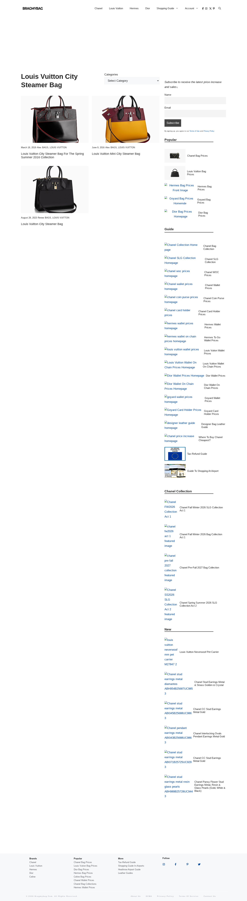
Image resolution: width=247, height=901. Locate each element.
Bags (45, 147)
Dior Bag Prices (203, 214)
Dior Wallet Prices (215, 375)
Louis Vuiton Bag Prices (85, 866)
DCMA (149, 896)
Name (167, 94)
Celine (32, 876)
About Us (136, 896)
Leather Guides (125, 873)
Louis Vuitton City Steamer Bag (42, 224)
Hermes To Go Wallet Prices (212, 339)
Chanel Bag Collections (85, 884)
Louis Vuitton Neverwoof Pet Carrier (199, 651)
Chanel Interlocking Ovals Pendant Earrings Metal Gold (209, 735)
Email (167, 107)
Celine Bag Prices (82, 876)
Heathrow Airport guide (129, 869)
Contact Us (210, 896)
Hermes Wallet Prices (84, 887)
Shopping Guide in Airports (131, 866)
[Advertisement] (123, 42)
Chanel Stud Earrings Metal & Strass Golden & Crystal (209, 683)
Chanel (98, 8)
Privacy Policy (209, 131)
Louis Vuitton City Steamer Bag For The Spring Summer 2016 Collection (52, 155)
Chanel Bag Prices (197, 155)
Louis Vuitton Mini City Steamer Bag (116, 153)
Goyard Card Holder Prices (211, 412)
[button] (219, 8)
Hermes (134, 8)
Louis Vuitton (116, 8)
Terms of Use (195, 131)
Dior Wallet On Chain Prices (212, 386)
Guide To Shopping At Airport (202, 470)
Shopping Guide (165, 8)
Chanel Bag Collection (209, 247)
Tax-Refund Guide (197, 453)
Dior (147, 8)
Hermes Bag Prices (205, 188)
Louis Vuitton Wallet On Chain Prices (213, 365)
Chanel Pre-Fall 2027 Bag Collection (199, 567)
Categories (111, 74)
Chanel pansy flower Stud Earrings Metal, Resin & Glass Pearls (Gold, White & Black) (209, 786)
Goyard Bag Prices (204, 201)
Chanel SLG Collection (211, 260)
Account (189, 8)
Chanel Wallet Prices (84, 880)
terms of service (189, 896)
